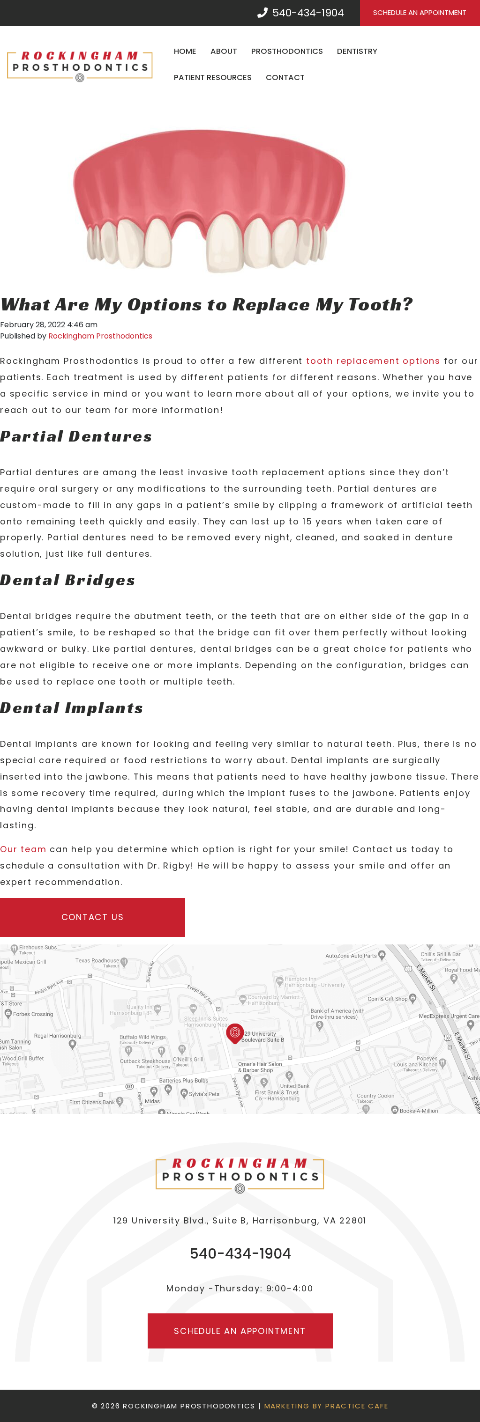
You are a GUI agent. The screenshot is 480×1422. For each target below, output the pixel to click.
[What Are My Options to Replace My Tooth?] (211, 197)
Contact (285, 77)
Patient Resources (213, 77)
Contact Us (92, 917)
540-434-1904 (307, 13)
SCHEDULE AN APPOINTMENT (419, 12)
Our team (23, 849)
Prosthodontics (287, 51)
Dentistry (357, 51)
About (223, 51)
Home (185, 51)
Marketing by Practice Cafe (326, 1406)
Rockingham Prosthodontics (100, 336)
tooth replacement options (373, 361)
